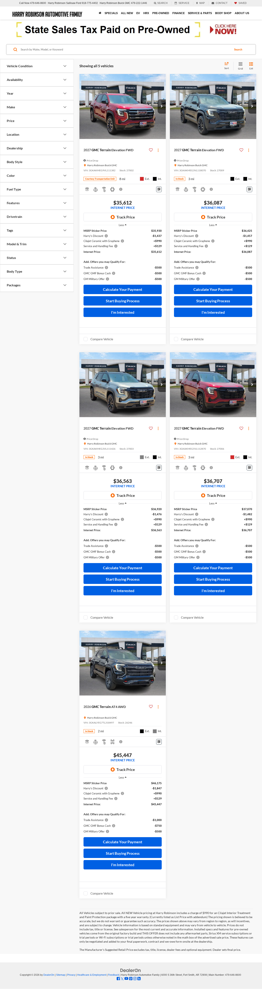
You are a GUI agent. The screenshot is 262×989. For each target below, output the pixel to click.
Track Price (125, 217)
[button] (162, 106)
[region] (123, 255)
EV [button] (138, 13)
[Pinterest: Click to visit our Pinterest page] (130, 978)
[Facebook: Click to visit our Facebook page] (118, 978)
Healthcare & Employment (91, 974)
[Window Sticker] (159, 189)
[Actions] (158, 150)
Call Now (24, 3)
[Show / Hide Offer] (127, 29)
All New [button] (127, 13)
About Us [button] (242, 13)
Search (238, 49)
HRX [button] (146, 13)
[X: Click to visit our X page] (122, 978)
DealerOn (48, 974)
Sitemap (60, 974)
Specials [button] (111, 13)
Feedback (113, 974)
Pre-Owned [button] (160, 13)
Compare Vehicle (101, 339)
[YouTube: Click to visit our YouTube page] (126, 978)
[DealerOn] (130, 970)
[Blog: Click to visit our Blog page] (139, 978)
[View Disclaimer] (120, 189)
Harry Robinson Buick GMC (115, 3)
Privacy (71, 974)
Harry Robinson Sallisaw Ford (64, 3)
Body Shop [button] (223, 13)
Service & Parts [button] (200, 13)
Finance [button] (178, 13)
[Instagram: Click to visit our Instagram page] (135, 978)
